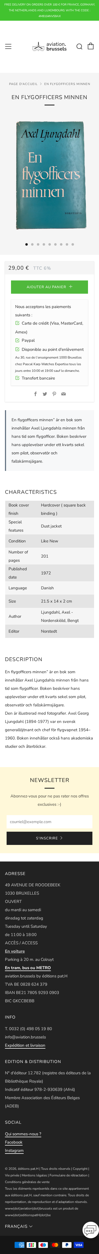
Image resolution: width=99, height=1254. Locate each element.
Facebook (14, 1142)
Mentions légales (34, 1175)
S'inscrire (47, 838)
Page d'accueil (23, 84)
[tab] (26, 244)
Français (16, 1226)
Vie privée (12, 1175)
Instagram (14, 1150)
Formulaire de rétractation (68, 1175)
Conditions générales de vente (27, 1182)
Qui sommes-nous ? (23, 1134)
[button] (90, 1232)
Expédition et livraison (25, 1045)
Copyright (80, 1168)
